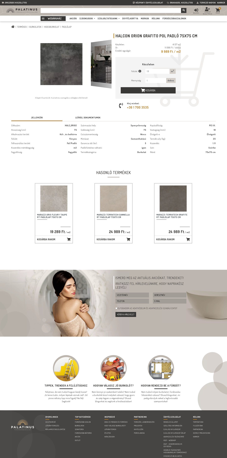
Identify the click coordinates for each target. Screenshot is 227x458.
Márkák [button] (145, 18)
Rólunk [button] (156, 18)
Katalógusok (109, 437)
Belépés (196, 13)
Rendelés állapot (171, 422)
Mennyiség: (136, 80)
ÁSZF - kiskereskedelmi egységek (173, 445)
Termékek (22, 27)
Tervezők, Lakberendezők (144, 422)
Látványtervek (110, 429)
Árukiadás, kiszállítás (181, 3)
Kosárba (150, 90)
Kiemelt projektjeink (201, 433)
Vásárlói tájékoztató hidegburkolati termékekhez (175, 451)
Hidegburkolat (51, 27)
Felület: (134, 71)
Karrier (221, 3)
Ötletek (107, 433)
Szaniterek (79, 429)
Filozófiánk (198, 426)
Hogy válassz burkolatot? (115, 426)
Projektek (138, 426)
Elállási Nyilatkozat (172, 429)
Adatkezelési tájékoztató (174, 437)
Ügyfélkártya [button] (130, 18)
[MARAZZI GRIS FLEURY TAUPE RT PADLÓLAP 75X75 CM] (54, 198)
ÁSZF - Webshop (170, 440)
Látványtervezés (52, 426)
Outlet (77, 440)
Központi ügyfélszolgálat (150, 3)
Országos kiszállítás (16, 3)
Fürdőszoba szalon (83, 422)
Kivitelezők (138, 429)
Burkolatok (35, 27)
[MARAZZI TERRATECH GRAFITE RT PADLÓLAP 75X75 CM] (173, 198)
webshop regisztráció (207, 13)
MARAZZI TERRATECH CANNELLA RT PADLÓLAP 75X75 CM (113, 216)
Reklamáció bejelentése (55, 429)
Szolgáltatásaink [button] (107, 18)
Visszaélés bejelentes (173, 456)
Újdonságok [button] (86, 18)
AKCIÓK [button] (73, 18)
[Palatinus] (13, 26)
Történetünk (198, 422)
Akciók (77, 437)
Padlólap (67, 27)
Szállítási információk (173, 426)
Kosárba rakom (46, 239)
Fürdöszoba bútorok (83, 433)
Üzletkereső (50, 422)
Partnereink (198, 429)
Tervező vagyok (208, 3)
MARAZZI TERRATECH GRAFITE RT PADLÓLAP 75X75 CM (171, 216)
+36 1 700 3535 (138, 107)
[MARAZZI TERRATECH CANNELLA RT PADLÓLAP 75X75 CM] (113, 198)
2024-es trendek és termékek (116, 422)
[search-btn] (183, 10)
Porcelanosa (139, 433)
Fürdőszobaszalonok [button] (174, 18)
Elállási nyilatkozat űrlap (175, 433)
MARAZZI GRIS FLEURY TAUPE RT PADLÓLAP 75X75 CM (52, 216)
